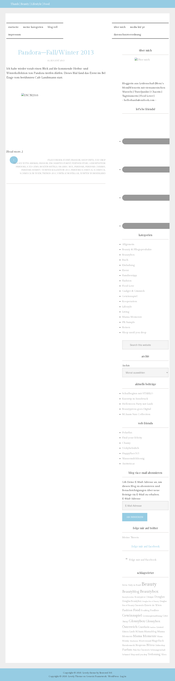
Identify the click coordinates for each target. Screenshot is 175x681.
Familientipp (129, 275)
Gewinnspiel (129, 296)
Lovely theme (89, 672)
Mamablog (150, 631)
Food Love (128, 285)
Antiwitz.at (128, 463)
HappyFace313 (130, 453)
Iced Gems (33, 167)
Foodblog (145, 610)
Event (66, 160)
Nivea (150, 645)
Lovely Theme (75, 676)
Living (125, 311)
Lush (132, 631)
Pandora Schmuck (82, 170)
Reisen (126, 327)
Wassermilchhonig (133, 458)
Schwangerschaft (157, 650)
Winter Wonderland (92, 173)
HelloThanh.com (88, 25)
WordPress (113, 676)
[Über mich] (145, 68)
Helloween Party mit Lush (137, 403)
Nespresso (141, 645)
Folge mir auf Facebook (145, 546)
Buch (125, 259)
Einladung (128, 265)
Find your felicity (132, 437)
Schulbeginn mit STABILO (137, 393)
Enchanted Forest (60, 163)
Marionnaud (145, 641)
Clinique (150, 597)
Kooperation (129, 301)
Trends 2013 (49, 173)
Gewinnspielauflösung (152, 616)
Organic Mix (65, 167)
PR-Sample (128, 322)
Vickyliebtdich (130, 448)
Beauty (149, 584)
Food (136, 610)
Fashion (75, 160)
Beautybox (128, 254)
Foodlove (154, 610)
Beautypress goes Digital (136, 409)
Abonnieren (134, 517)
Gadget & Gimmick (133, 291)
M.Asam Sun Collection (136, 414)
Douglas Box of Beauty (150, 601)
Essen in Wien (153, 605)
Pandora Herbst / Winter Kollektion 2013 (45, 170)
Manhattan (134, 641)
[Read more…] (14, 151)
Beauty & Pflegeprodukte (137, 249)
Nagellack (158, 640)
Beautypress (139, 597)
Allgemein (128, 244)
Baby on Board (134, 585)
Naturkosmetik (128, 645)
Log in (123, 676)
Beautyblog (130, 592)
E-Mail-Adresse (131, 498)
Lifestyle (127, 306)
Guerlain (144, 627)
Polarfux (127, 432)
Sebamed (126, 655)
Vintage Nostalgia (68, 173)
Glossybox (137, 621)
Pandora (79, 167)
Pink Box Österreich (141, 650)
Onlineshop (160, 645)
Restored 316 (105, 672)
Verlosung (154, 654)
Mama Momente (132, 316)
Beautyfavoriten (128, 597)
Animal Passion (39, 163)
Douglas (159, 596)
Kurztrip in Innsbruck (135, 398)
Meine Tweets (130, 537)
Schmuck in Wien (30, 173)
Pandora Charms (95, 167)
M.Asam (140, 631)
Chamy (126, 443)
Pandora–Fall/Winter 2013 (56, 52)
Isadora (153, 627)
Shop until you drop (93, 160)
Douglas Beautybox (132, 601)
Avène (125, 585)
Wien (163, 654)
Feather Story (80, 163)
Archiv (126, 365)
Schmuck (99, 170)
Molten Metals (48, 167)
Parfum (127, 649)
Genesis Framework (96, 676)
